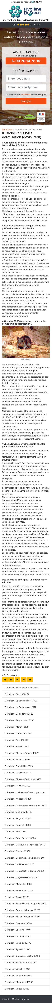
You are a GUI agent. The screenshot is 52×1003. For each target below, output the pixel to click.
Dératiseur (7, 129)
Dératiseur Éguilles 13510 (17, 949)
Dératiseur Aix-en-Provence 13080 (22, 916)
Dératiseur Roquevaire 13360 (19, 720)
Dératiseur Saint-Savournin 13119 (21, 687)
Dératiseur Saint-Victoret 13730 (20, 962)
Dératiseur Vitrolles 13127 (18, 969)
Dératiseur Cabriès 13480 (17, 851)
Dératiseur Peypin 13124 (17, 694)
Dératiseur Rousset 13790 (18, 825)
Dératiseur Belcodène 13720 (19, 713)
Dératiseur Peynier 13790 (17, 785)
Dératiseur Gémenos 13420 (18, 812)
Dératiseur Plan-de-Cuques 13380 (22, 753)
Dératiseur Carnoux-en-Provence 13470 (25, 844)
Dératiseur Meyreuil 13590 (18, 818)
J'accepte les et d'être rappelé (27, 94)
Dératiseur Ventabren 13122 (18, 975)
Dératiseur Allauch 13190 (17, 759)
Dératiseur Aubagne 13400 (18, 799)
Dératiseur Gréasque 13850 (18, 733)
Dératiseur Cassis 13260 (17, 897)
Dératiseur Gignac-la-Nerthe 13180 (22, 956)
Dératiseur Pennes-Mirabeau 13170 (22, 910)
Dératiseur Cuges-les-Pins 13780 (21, 877)
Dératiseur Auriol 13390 (17, 740)
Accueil (5, 999)
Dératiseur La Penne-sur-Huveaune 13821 (25, 805)
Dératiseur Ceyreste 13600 (18, 923)
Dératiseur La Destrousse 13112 (20, 707)
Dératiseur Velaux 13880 (17, 988)
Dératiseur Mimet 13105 (16, 727)
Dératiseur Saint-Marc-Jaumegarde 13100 (25, 903)
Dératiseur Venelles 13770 (18, 943)
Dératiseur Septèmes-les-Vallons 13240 (25, 858)
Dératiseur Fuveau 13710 (17, 746)
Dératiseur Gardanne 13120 (18, 772)
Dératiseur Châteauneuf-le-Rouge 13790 (25, 792)
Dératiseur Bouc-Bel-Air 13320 (20, 838)
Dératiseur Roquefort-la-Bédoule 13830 (25, 871)
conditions (26, 94)
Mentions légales (20, 999)
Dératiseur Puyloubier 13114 (19, 890)
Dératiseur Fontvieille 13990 (19, 766)
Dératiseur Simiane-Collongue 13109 (23, 779)
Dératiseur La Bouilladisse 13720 (21, 700)
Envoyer (26, 101)
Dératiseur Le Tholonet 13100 (19, 864)
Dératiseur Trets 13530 (16, 831)
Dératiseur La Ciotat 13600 (18, 936)
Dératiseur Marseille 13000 (18, 884)
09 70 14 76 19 (27, 61)
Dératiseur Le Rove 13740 (18, 929)
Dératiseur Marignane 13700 (19, 982)
